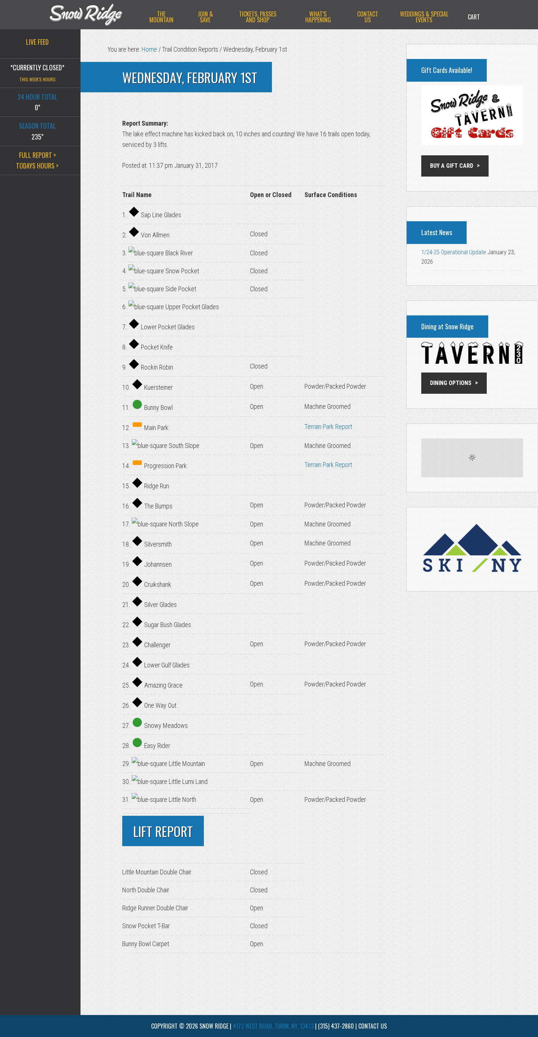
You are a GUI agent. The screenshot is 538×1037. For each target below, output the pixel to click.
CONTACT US (372, 1026)
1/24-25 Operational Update (453, 252)
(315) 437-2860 (336, 1026)
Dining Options (450, 382)
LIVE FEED (37, 42)
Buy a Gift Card (451, 165)
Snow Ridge (93, 15)
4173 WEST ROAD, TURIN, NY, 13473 (273, 1026)
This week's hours (37, 79)
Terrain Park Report (328, 426)
